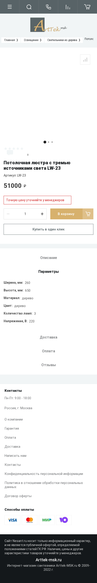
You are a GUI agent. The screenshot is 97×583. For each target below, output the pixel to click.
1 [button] (45, 142)
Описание (48, 258)
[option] (48, 94)
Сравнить (85, 59)
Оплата (10, 437)
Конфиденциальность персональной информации (44, 474)
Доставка (12, 447)
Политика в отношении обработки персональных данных (44, 485)
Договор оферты (18, 496)
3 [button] (52, 142)
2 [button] (48, 142)
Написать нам (15, 456)
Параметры (48, 271)
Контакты (13, 465)
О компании (14, 419)
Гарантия (12, 428)
